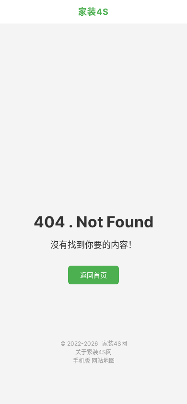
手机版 (81, 360)
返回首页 (93, 275)
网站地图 (103, 360)
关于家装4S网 (93, 352)
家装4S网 (114, 343)
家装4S (93, 12)
